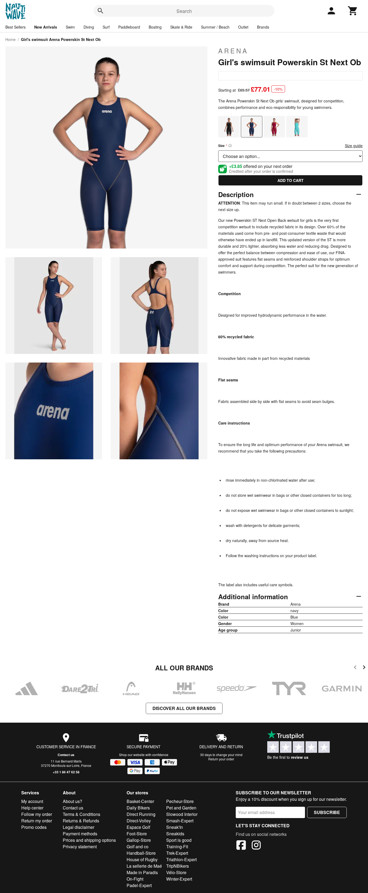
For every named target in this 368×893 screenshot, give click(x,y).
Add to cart (290, 180)
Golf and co (137, 846)
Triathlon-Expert (181, 859)
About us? (72, 801)
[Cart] (353, 10)
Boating (155, 27)
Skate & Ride (181, 27)
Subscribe (327, 812)
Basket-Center (140, 801)
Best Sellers (15, 27)
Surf (106, 27)
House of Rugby (142, 859)
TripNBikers (177, 866)
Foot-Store (137, 833)
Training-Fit (177, 846)
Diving (89, 27)
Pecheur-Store (180, 801)
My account (32, 801)
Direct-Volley (139, 821)
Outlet (243, 27)
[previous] (355, 668)
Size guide (354, 145)
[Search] (100, 11)
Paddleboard (129, 27)
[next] (364, 668)
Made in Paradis (142, 872)
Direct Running (141, 814)
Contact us (66, 755)
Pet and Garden (181, 808)
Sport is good (179, 840)
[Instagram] (256, 846)
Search (184, 10)
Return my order (36, 821)
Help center (32, 808)
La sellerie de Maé (144, 866)
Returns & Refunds (81, 821)
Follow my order (36, 814)
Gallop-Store (139, 840)
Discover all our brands (184, 708)
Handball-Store (141, 853)
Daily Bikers (138, 808)
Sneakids (175, 833)
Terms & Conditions (81, 814)
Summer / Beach (215, 27)
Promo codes (34, 827)
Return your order (221, 759)
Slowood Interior (181, 814)
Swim (70, 27)
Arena (233, 50)
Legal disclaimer (78, 827)
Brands (263, 27)
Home (10, 39)
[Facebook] (241, 846)
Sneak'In (174, 827)
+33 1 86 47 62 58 (66, 772)
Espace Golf (138, 827)
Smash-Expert (179, 821)
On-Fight (135, 879)
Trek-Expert (177, 853)
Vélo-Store (176, 872)
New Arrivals (45, 27)
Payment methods (80, 833)
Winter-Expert (179, 879)
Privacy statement (80, 846)
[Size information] (230, 145)
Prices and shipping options (89, 840)
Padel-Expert (139, 885)
